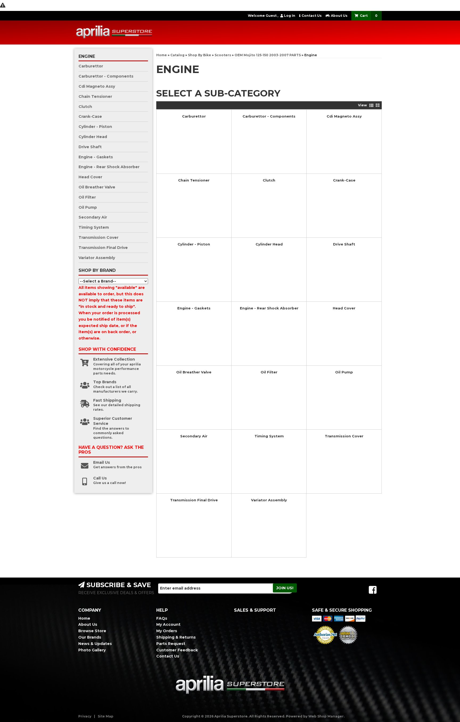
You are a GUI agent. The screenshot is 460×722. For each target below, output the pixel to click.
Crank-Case (344, 180)
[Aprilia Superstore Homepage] (114, 33)
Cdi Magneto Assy (344, 116)
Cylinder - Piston (194, 244)
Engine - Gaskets (194, 308)
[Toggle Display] (374, 105)
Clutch (269, 180)
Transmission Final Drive (194, 500)
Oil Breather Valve (193, 372)
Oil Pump (344, 372)
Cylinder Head (269, 244)
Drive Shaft (344, 244)
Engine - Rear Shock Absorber (269, 308)
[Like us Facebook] (372, 590)
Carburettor (194, 116)
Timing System (269, 436)
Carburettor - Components (269, 116)
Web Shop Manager (326, 716)
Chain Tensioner (194, 180)
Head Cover (344, 308)
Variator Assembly (269, 500)
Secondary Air (193, 436)
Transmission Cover (344, 436)
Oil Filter (269, 372)
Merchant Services (325, 645)
